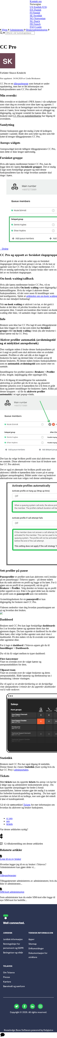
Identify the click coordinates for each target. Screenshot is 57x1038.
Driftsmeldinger (36, 949)
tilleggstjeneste (21, 83)
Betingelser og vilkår (13, 953)
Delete (5, 248)
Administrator (17, 29)
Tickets (26, 804)
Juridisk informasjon (13, 939)
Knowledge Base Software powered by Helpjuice (28, 1030)
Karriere (7, 982)
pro (8, 821)
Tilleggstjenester (8, 875)
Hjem (4, 29)
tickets (9, 824)
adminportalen (21, 769)
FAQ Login (35, 27)
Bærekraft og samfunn (14, 986)
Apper (31, 939)
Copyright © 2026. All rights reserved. (28, 1012)
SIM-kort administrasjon (12, 892)
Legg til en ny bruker (10, 859)
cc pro (9, 818)
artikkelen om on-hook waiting (41, 296)
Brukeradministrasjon (37, 29)
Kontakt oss (36, 1)
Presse (6, 977)
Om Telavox (9, 973)
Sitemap (32, 944)
